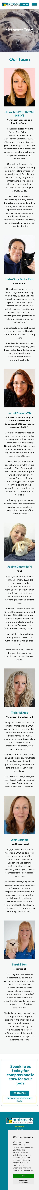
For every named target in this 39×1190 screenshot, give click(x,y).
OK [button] (23, 1176)
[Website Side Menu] (34, 4)
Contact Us (20, 1093)
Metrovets (19, 1126)
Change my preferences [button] (23, 1181)
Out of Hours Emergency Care (19, 1099)
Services (19, 1129)
